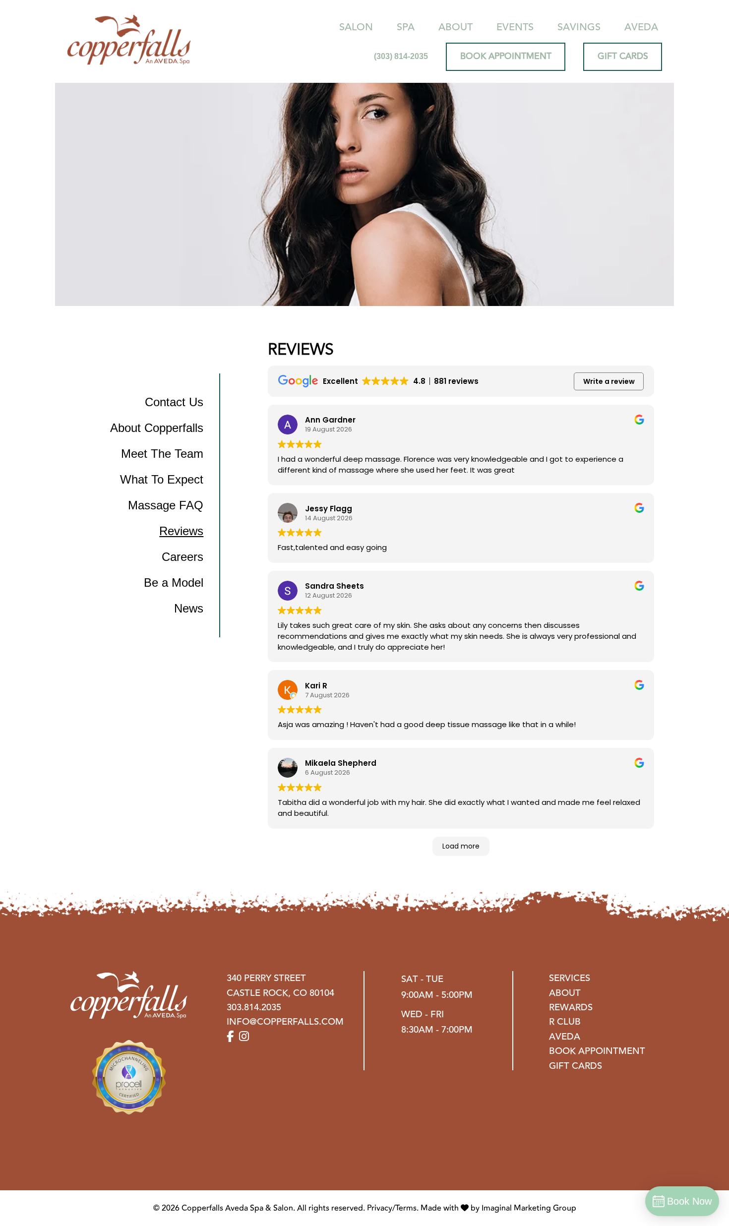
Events (515, 27)
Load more (461, 846)
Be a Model (173, 582)
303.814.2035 (254, 1007)
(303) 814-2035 (401, 56)
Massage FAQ (165, 505)
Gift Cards (575, 1066)
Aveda (641, 27)
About (455, 27)
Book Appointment (597, 1051)
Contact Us (174, 402)
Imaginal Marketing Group (529, 1208)
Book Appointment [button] (505, 56)
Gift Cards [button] (623, 56)
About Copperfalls (156, 427)
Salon (356, 27)
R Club (565, 1022)
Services (569, 978)
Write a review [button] (609, 381)
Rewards (571, 1007)
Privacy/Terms (392, 1208)
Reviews (181, 531)
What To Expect (161, 479)
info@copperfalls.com (285, 1022)
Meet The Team (162, 453)
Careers (182, 556)
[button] (232, 1037)
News (188, 608)
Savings (579, 27)
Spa (406, 27)
